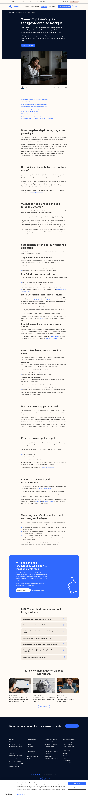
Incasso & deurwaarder (68, 746)
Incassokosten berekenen (51, 742)
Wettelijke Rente (49, 753)
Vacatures (65, 758)
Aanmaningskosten (49, 746)
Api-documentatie (67, 763)
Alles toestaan (77, 783)
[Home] (14, 6)
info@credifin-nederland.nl (16, 755)
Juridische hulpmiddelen (68, 739)
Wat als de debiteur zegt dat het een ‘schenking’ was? (40, 644)
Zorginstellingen (31, 751)
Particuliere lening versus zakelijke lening (32, 109)
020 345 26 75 (13, 758)
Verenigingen (30, 753)
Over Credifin (52, 6)
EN (60, 1)
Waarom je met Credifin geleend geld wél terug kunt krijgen (37, 118)
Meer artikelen (43, 706)
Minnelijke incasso (14, 742)
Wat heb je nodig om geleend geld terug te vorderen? (35, 104)
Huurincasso (30, 749)
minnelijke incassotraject (52, 338)
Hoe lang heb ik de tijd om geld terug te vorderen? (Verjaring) (39, 650)
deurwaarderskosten (48, 501)
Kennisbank (44, 6)
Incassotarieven (13, 749)
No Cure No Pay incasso (45, 488)
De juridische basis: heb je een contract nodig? (34, 102)
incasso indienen (55, 336)
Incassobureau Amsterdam (51, 751)
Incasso (27, 6)
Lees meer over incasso (38, 590)
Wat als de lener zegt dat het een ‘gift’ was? (37, 619)
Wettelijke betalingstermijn (51, 758)
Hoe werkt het (35, 6)
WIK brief (11, 739)
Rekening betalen (74, 1)
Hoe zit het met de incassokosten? (34, 625)
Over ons (64, 753)
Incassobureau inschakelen (51, 739)
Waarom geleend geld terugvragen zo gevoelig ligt (35, 99)
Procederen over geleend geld (30, 113)
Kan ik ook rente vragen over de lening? (36, 657)
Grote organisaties (31, 739)
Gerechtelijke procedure (15, 744)
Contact (64, 755)
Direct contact (66, 1)
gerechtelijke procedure (36, 192)
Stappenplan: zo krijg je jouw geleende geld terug (34, 106)
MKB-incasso (30, 742)
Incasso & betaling (67, 742)
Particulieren (30, 746)
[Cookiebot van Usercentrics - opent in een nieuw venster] (8, 794)
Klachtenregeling (66, 760)
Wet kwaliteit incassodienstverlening (43, 299)
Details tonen (20, 794)
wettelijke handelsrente (39, 372)
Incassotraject (48, 749)
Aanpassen (76, 787)
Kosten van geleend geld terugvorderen (32, 116)
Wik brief (41, 318)
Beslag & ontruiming (67, 744)
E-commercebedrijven (32, 756)
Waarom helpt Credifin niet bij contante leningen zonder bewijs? (41, 631)
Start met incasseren (64, 6)
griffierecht (38, 501)
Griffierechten (48, 756)
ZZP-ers (29, 744)
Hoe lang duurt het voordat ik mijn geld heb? (37, 638)
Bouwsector (30, 758)
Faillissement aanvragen (15, 746)
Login (75, 6)
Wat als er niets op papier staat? (30, 111)
